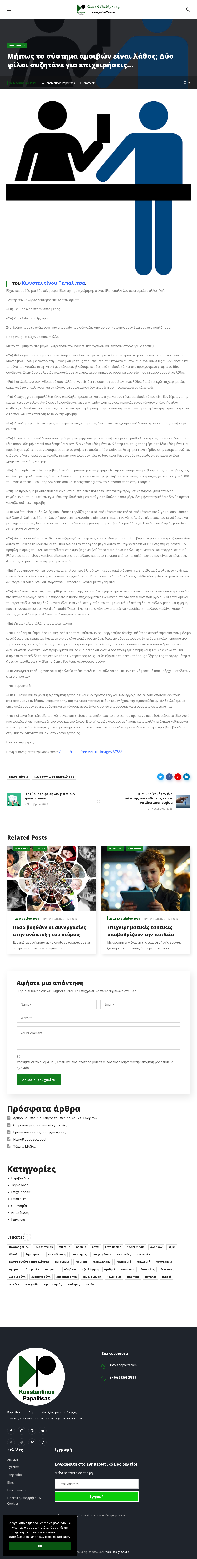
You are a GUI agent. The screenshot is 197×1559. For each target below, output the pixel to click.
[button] (188, 9)
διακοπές (167, 1269)
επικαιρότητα (66, 1277)
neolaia (81, 1247)
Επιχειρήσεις (17, 45)
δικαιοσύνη (17, 1277)
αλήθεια (70, 1269)
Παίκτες (81, 1262)
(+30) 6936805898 (123, 1377)
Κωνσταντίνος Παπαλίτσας (54, 776)
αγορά (13, 1269)
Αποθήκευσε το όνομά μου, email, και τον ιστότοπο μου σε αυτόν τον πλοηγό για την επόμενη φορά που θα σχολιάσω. (95, 1065)
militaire (64, 1247)
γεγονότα (128, 1269)
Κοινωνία (39, 848)
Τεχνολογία (19, 1185)
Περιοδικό (123, 1262)
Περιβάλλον (20, 1178)
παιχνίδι (31, 1284)
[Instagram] (21, 1431)
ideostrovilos (44, 1247)
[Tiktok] (43, 1442)
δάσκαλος (147, 1269)
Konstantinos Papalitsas (60, 83)
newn (95, 1247)
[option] (51, 902)
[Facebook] (11, 1431)
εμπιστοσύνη (41, 1277)
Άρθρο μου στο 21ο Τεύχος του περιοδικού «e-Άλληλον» (55, 1118)
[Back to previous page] (98, 801)
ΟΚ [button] (40, 1545)
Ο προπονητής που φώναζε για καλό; (40, 1125)
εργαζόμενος (92, 1277)
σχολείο (91, 1284)
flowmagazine (19, 1247)
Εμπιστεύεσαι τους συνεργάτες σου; (39, 1132)
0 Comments (87, 83)
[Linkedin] (32, 1431)
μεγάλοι (150, 1277)
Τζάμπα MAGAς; (24, 1146)
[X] (11, 1442)
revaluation (113, 1247)
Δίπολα (14, 1254)
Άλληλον (156, 1247)
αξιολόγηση (90, 1269)
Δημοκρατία (34, 1254)
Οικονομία (19, 1206)
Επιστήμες (18, 1199)
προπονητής (53, 1284)
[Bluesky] (32, 1442)
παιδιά (14, 1284)
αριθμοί (109, 1269)
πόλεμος (74, 1284)
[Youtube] (43, 1431)
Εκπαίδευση (115, 848)
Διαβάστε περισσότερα (51, 878)
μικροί (166, 1277)
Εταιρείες (124, 1254)
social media (135, 1247)
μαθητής (133, 1277)
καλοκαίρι (114, 1277)
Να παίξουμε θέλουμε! (29, 1139)
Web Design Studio (117, 1552)
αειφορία (51, 1269)
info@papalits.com (123, 1365)
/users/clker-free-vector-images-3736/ (90, 751)
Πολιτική (143, 1262)
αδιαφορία (31, 1269)
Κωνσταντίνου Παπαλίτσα (53, 283)
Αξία (171, 1247)
